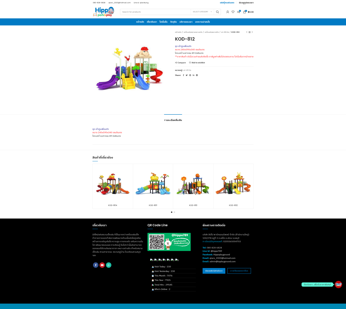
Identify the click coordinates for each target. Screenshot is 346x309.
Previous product (246, 32)
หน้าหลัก (178, 32)
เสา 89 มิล (225, 32)
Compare (182, 63)
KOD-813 (193, 205)
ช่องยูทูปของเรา (246, 2)
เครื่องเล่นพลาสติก (212, 32)
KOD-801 (153, 205)
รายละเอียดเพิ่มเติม (173, 120)
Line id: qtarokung (141, 2)
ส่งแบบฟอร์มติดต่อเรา (214, 271)
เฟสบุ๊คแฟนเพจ (227, 2)
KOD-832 (233, 205)
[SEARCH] (217, 12)
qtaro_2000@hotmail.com (119, 2)
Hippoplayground (221, 254)
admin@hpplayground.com (223, 261)
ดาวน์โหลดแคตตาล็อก (239, 271)
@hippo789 (216, 251)
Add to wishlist (198, 63)
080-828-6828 (98, 2)
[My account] (227, 12)
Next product (252, 32)
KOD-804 (112, 205)
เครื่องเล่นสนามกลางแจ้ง (193, 32)
